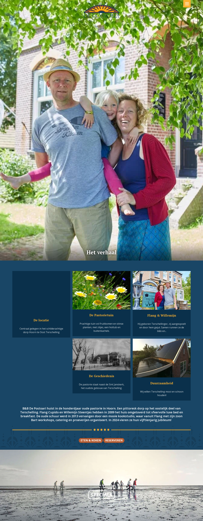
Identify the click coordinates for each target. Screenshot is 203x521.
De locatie (41, 320)
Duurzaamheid (161, 383)
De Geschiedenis (101, 376)
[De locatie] (41, 293)
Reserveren (114, 440)
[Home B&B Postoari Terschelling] (101, 7)
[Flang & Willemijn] (162, 290)
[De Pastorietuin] (101, 290)
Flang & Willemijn (161, 315)
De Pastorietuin (101, 315)
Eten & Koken (91, 440)
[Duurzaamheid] (162, 358)
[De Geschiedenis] (101, 354)
